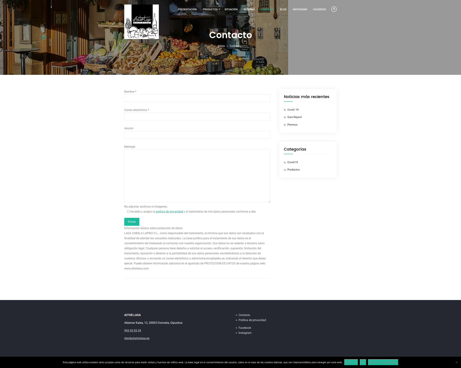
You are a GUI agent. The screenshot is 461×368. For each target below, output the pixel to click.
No (363, 362)
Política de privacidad (252, 320)
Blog (283, 9)
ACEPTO (351, 362)
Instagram (300, 9)
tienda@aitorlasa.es (136, 338)
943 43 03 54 (132, 330)
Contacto (267, 9)
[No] (456, 362)
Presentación (187, 9)
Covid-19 (292, 162)
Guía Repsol (294, 117)
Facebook (319, 9)
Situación (231, 9)
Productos (210, 9)
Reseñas (249, 9)
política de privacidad (169, 211)
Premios (292, 124)
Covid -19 (293, 109)
